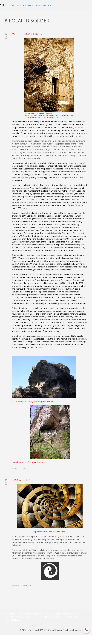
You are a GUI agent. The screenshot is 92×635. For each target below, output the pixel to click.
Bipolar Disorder (24, 480)
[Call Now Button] (86, 630)
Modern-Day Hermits (27, 34)
